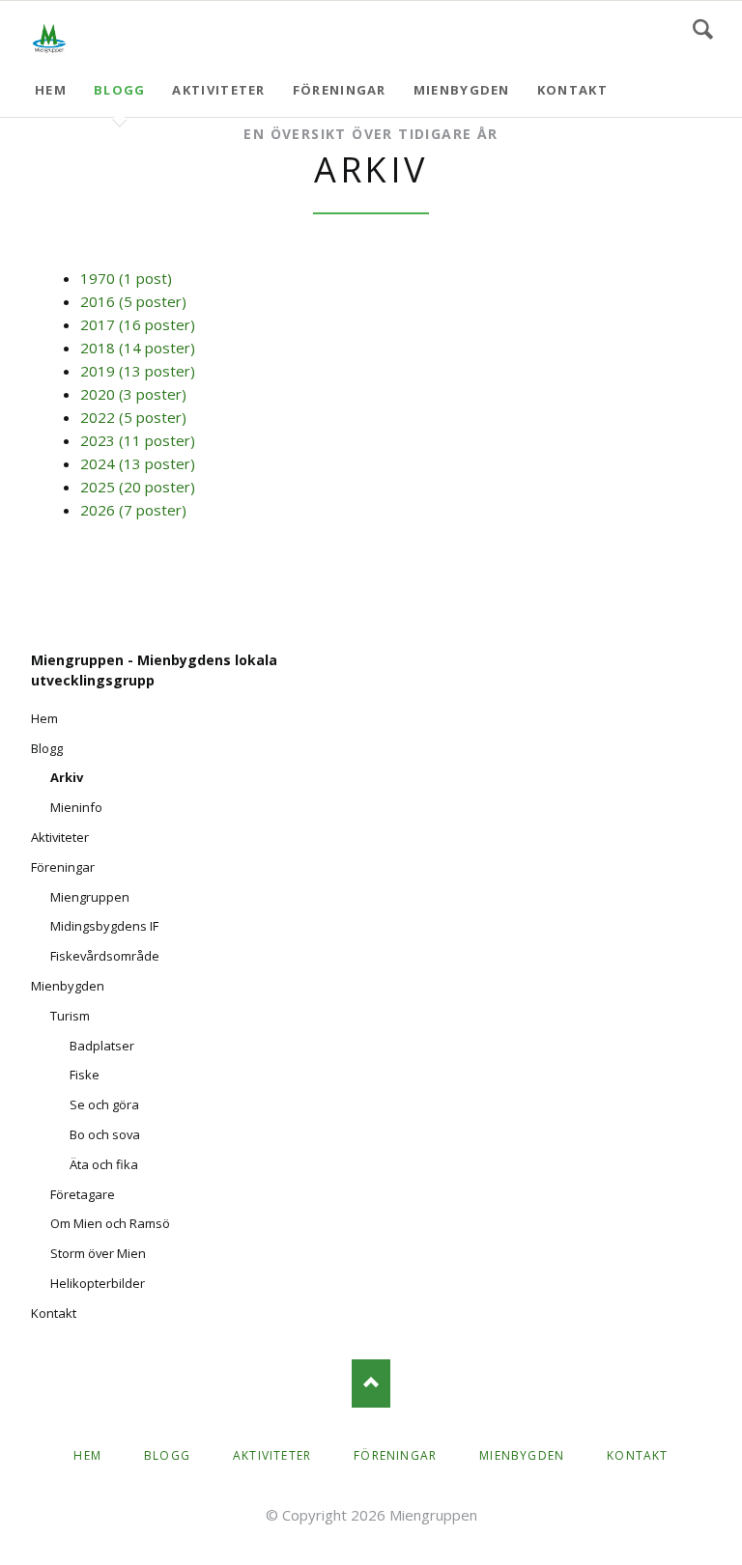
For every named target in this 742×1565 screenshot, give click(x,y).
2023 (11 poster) (137, 440)
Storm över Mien (98, 1253)
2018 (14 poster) (137, 347)
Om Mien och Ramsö (110, 1223)
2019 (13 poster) (137, 370)
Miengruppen (89, 897)
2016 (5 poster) (133, 301)
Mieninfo (76, 807)
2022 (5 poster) (133, 417)
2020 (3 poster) (133, 394)
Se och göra (104, 1104)
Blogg (120, 89)
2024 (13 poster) (137, 463)
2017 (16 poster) (137, 324)
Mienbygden (462, 89)
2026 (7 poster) (133, 509)
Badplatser (102, 1045)
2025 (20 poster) (137, 486)
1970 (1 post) (126, 278)
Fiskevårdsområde (104, 955)
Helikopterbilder (97, 1283)
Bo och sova (105, 1134)
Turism (70, 1015)
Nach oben (371, 1383)
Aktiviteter (218, 89)
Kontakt (572, 89)
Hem (51, 89)
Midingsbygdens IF (104, 926)
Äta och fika (104, 1164)
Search (703, 29)
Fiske (85, 1074)
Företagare (82, 1194)
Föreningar (339, 89)
